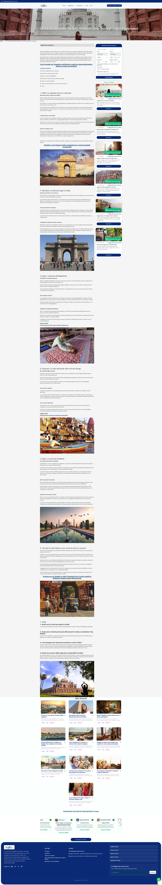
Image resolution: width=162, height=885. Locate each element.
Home (64, 5)
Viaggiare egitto (114, 846)
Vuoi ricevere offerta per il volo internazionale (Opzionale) (107, 64)
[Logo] (44, 5)
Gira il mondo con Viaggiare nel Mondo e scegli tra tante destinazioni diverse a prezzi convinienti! (66, 65)
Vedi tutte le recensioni (81, 839)
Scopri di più (108, 108)
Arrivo (98, 51)
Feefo (97, 811)
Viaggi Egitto (71, 5)
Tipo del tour (99, 67)
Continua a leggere (115, 829)
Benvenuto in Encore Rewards (52, 861)
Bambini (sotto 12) (114, 59)
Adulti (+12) (99, 59)
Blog (87, 5)
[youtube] (12, 866)
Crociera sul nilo (114, 850)
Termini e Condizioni (50, 855)
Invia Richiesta (109, 77)
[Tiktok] (15, 866)
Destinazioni (80, 5)
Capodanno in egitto (115, 860)
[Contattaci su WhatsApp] (158, 879)
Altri (91, 5)
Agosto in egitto (114, 857)
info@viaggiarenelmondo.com (10, 1)
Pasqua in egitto (114, 853)
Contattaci (47, 853)
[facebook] (22, 866)
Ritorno (111, 51)
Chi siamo (47, 851)
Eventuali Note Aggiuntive (102, 71)
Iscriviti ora (152, 872)
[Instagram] (18, 866)
